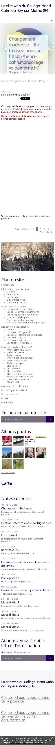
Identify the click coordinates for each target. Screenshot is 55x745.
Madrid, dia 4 (10, 602)
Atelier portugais (15, 363)
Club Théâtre (13, 368)
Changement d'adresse (16, 508)
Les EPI (10, 329)
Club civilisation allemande (20, 373)
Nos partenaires (9, 394)
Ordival (4, 398)
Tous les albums (8, 472)
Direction (11, 291)
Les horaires (13, 296)
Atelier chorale (14, 355)
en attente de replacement (15, 386)
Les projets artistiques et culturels (24, 334)
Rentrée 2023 (10, 550)
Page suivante (46, 232)
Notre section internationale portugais (26, 322)
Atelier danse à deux (17, 360)
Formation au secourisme (20, 376)
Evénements (7, 284)
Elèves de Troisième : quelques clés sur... (27, 590)
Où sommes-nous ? (17, 299)
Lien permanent (11, 216)
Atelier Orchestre (15, 352)
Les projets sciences (17, 340)
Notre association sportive (20, 319)
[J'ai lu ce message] (52, 738)
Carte (6, 483)
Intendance (12, 294)
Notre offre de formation (14, 306)
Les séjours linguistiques (19, 342)
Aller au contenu (8, 2)
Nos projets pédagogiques (15, 326)
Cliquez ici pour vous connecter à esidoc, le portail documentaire (25, 716)
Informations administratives (16, 288)
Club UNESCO (14, 371)
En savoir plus (40, 742)
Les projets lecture (16, 337)
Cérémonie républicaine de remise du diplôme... (26, 564)
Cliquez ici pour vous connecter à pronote (25, 699)
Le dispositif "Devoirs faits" (21, 309)
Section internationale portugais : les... (27, 523)
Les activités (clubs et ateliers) (16, 346)
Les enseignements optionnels (22, 314)
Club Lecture (13, 365)
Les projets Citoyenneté (19, 332)
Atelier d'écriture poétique (20, 357)
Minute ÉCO (13, 381)
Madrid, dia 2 (10, 627)
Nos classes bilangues (18, 317)
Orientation (7, 402)
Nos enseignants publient (14, 390)
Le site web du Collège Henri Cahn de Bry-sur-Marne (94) (26, 8)
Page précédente (23, 229)
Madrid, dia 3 (10, 614)
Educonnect (9, 535)
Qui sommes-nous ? (17, 302)
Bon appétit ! (10, 578)
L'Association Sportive (18, 379)
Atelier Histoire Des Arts (19, 349)
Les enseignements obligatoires (23, 311)
